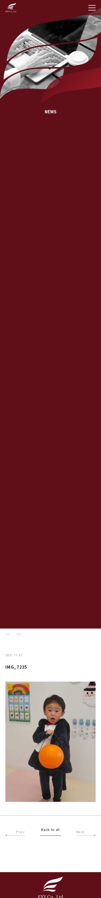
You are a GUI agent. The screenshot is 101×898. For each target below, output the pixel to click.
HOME (7, 634)
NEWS (19, 634)
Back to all (50, 830)
